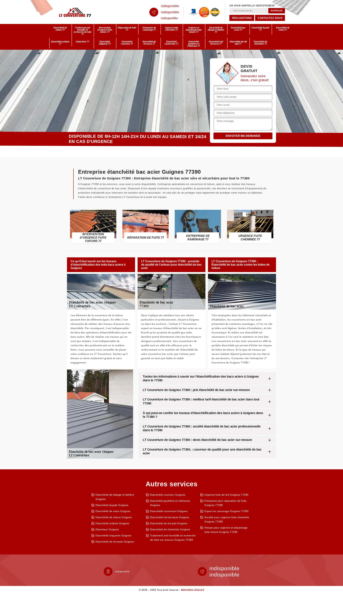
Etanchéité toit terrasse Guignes (169, 517)
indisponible (170, 6)
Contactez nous (270, 17)
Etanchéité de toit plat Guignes (169, 523)
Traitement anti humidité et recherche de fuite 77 (82, 30)
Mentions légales (192, 590)
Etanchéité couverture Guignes (169, 511)
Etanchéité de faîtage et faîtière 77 (216, 29)
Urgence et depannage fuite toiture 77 (194, 29)
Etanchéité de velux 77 (282, 28)
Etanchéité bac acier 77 (238, 28)
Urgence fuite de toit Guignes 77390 (226, 494)
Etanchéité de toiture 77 (60, 28)
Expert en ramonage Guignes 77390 (226, 511)
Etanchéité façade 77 (260, 28)
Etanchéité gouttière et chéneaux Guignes (170, 503)
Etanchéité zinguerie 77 (105, 42)
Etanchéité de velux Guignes (113, 511)
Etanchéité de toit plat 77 (238, 42)
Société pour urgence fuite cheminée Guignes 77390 (226, 519)
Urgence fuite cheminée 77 (171, 28)
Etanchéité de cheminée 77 (260, 42)
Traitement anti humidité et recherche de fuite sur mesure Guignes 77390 (173, 537)
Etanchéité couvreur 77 (127, 42)
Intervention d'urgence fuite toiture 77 (104, 29)
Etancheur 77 (82, 41)
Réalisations (242, 17)
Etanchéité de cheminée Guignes (170, 529)
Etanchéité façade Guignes (112, 505)
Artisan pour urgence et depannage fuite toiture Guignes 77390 (226, 529)
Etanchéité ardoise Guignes (112, 523)
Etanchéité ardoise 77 (60, 42)
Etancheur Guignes (107, 529)
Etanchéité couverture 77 (171, 42)
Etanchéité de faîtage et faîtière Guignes (115, 496)
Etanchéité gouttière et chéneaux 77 (193, 43)
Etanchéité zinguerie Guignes (113, 535)
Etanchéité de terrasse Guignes (115, 541)
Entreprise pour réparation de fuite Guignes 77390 (225, 503)
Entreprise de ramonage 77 (149, 28)
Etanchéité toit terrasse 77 (216, 42)
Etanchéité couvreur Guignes (167, 494)
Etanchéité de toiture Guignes (114, 517)
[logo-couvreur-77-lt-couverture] (80, 12)
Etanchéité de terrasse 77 (149, 42)
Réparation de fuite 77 (127, 28)
